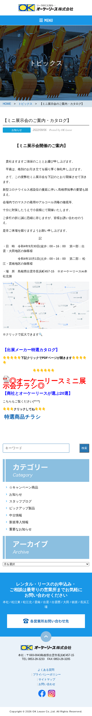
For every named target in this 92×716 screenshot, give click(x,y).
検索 (84, 448)
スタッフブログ (20, 501)
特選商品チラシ (22, 417)
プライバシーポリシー (47, 674)
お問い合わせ (47, 684)
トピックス (25, 103)
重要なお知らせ (20, 529)
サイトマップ (47, 679)
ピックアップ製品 (22, 508)
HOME (7, 103)
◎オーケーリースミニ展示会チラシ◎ (44, 383)
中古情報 (15, 515)
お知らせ (15, 494)
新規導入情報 (18, 522)
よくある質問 (46, 669)
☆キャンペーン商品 (23, 487)
